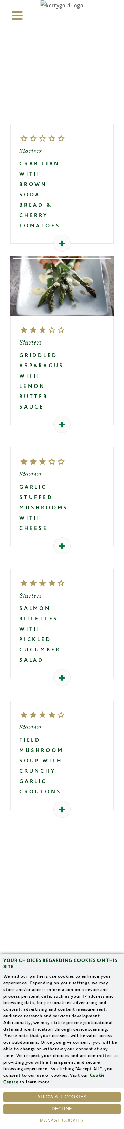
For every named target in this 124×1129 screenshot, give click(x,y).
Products (62, 920)
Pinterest (29, 863)
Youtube (95, 863)
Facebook (61, 863)
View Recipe (62, 288)
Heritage (62, 935)
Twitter (47, 863)
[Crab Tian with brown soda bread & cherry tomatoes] (62, 119)
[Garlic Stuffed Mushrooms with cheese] (62, 442)
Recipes (62, 904)
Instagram (77, 863)
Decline (62, 1108)
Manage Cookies (62, 1120)
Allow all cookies (61, 1096)
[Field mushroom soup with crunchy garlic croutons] (62, 695)
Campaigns (62, 951)
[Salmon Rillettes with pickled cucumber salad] (62, 563)
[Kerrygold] (62, 5)
